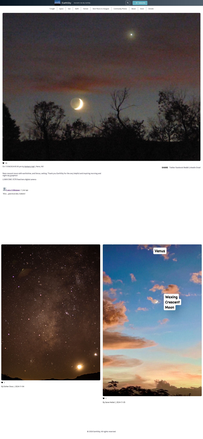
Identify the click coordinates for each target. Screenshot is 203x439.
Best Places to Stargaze (101, 9)
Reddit (186, 167)
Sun (69, 9)
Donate (151, 9)
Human (85, 9)
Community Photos (120, 9)
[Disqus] (101, 212)
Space (61, 9)
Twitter (172, 167)
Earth (77, 9)
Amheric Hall (29, 166)
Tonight (52, 9)
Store (142, 9)
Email (198, 167)
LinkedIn (192, 167)
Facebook (179, 167)
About (134, 9)
